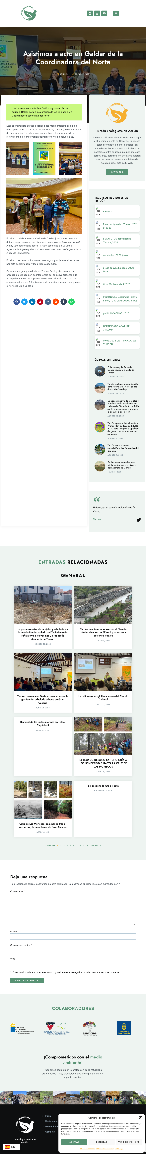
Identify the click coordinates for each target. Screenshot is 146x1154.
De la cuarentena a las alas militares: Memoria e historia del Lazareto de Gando (122, 465)
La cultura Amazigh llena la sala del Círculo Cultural (103, 697)
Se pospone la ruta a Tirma (103, 786)
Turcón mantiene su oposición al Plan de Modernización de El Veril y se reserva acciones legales (103, 632)
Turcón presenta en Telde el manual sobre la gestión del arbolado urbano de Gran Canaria (42, 699)
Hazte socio (117, 172)
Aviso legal (119, 1148)
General (64, 74)
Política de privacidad (104, 1148)
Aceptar (74, 1142)
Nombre (15, 931)
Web (12, 958)
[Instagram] (97, 13)
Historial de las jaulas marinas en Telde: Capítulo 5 (43, 723)
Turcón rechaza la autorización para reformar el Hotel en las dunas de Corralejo (123, 386)
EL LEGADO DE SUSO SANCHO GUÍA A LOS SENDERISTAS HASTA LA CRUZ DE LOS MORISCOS (103, 763)
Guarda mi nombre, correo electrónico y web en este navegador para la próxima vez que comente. (66, 972)
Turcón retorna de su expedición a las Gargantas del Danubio (123, 448)
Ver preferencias (129, 1142)
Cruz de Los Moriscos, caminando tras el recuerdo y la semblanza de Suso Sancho (42, 825)
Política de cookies (87, 1148)
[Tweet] (139, 520)
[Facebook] (90, 13)
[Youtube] (104, 13)
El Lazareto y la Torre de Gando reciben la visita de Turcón (121, 370)
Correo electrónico (21, 945)
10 (87, 845)
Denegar (101, 1142)
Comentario (17, 891)
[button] (140, 1117)
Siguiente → (97, 845)
